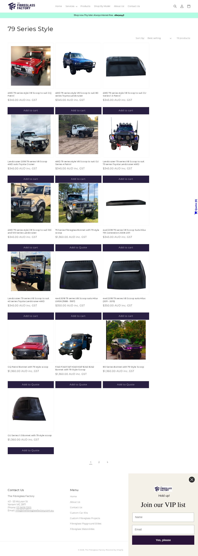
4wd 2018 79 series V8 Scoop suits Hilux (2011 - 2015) (124, 299)
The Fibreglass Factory (95, 550)
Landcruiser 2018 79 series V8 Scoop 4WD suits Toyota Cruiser (27, 162)
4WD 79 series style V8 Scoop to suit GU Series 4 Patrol (77, 162)
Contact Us (76, 507)
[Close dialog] (192, 480)
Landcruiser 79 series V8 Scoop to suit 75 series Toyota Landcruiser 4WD (123, 162)
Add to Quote (78, 247)
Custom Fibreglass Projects (85, 518)
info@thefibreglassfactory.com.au (34, 510)
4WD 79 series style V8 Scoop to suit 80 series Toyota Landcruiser (76, 94)
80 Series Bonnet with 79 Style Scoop (123, 367)
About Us (75, 502)
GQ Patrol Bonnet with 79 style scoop (28, 367)
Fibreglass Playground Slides (85, 523)
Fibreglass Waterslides (82, 529)
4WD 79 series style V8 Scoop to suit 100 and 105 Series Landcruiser (30, 231)
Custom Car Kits (79, 512)
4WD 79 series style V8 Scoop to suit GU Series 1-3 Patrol (124, 94)
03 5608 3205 (23, 507)
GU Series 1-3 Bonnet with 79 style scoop (30, 435)
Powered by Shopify (114, 550)
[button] (71, 6)
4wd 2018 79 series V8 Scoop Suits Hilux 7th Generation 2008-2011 (124, 231)
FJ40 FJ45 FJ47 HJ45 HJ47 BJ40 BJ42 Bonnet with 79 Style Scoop (74, 368)
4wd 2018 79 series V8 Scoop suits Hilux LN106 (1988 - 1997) (76, 299)
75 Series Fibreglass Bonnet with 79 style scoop (77, 231)
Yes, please (163, 540)
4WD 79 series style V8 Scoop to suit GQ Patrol (29, 94)
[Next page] (107, 462)
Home (73, 496)
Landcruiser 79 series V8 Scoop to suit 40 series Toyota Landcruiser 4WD (28, 299)
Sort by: (140, 38)
